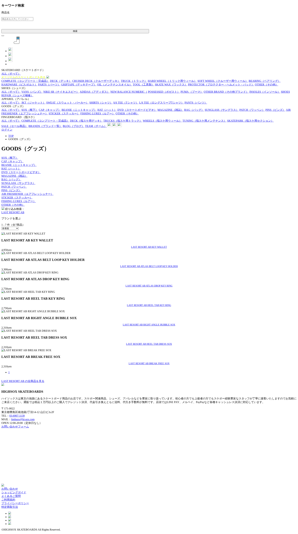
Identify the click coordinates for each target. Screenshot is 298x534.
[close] (2, 35)
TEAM (96, 126)
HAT (107, 109)
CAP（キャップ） (12, 161)
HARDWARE (19, 84)
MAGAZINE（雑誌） (14, 175)
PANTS (196, 102)
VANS (32, 91)
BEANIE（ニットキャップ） (19, 165)
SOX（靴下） (9, 157)
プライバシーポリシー (15, 503)
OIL (114, 84)
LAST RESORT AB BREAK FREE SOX (149, 363)
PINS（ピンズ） (11, 190)
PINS (275, 109)
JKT (33, 102)
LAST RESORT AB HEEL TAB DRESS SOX (149, 344)
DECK (61, 80)
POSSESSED (164, 91)
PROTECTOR (221, 84)
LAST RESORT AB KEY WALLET (149, 247)
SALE (14, 126)
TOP (11, 135)
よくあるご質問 (11, 496)
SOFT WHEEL (222, 80)
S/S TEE (125, 102)
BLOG (73, 126)
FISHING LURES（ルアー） (18, 201)
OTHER (266, 84)
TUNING (204, 120)
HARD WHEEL (172, 80)
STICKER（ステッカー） (16, 197)
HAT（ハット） (11, 168)
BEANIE (79, 109)
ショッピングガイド (13, 492)
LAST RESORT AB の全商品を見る (22, 381)
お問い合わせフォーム (15, 426)
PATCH (252, 109)
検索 (75, 31)
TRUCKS (122, 120)
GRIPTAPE (78, 84)
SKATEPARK (250, 120)
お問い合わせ (9, 488)
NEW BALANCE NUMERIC (128, 91)
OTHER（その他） (13, 204)
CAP (50, 109)
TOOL (143, 84)
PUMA (192, 91)
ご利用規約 (8, 499)
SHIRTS (101, 102)
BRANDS (45, 126)
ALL (11, 73)
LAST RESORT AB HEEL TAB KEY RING (149, 305)
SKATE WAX (171, 84)
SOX (29, 109)
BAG (194, 109)
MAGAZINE (170, 109)
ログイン (6, 129)
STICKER (64, 113)
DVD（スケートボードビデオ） (21, 172)
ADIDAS (95, 91)
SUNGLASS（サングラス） (18, 183)
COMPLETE (25, 80)
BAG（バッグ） (11, 179)
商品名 (5, 12)
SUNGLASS (222, 109)
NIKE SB (61, 91)
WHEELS (162, 120)
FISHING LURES (97, 113)
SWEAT (67, 102)
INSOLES (264, 91)
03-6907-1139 (17, 415)
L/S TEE (161, 102)
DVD (137, 109)
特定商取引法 (9, 506)
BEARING (265, 80)
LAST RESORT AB (12, 212)
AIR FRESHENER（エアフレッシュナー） (27, 193)
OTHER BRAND (226, 91)
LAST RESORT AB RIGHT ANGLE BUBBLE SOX (149, 324)
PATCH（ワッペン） (14, 186)
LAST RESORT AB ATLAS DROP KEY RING (149, 285)
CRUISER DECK (96, 80)
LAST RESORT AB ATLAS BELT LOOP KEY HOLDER (149, 266)
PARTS (49, 84)
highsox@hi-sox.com (22, 419)
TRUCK (134, 80)
